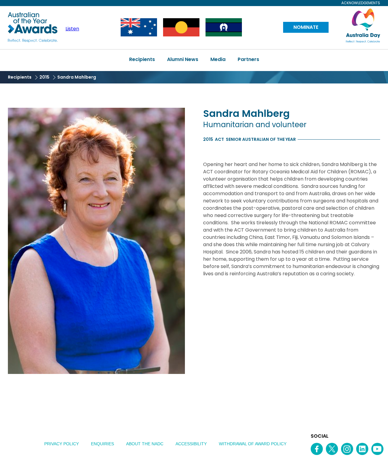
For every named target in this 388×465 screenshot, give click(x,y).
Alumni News (182, 59)
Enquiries (102, 443)
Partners (248, 59)
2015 (44, 77)
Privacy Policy (61, 443)
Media (218, 59)
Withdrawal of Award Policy (252, 443)
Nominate (305, 27)
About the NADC (144, 443)
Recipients (142, 59)
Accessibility (191, 443)
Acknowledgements (360, 3)
